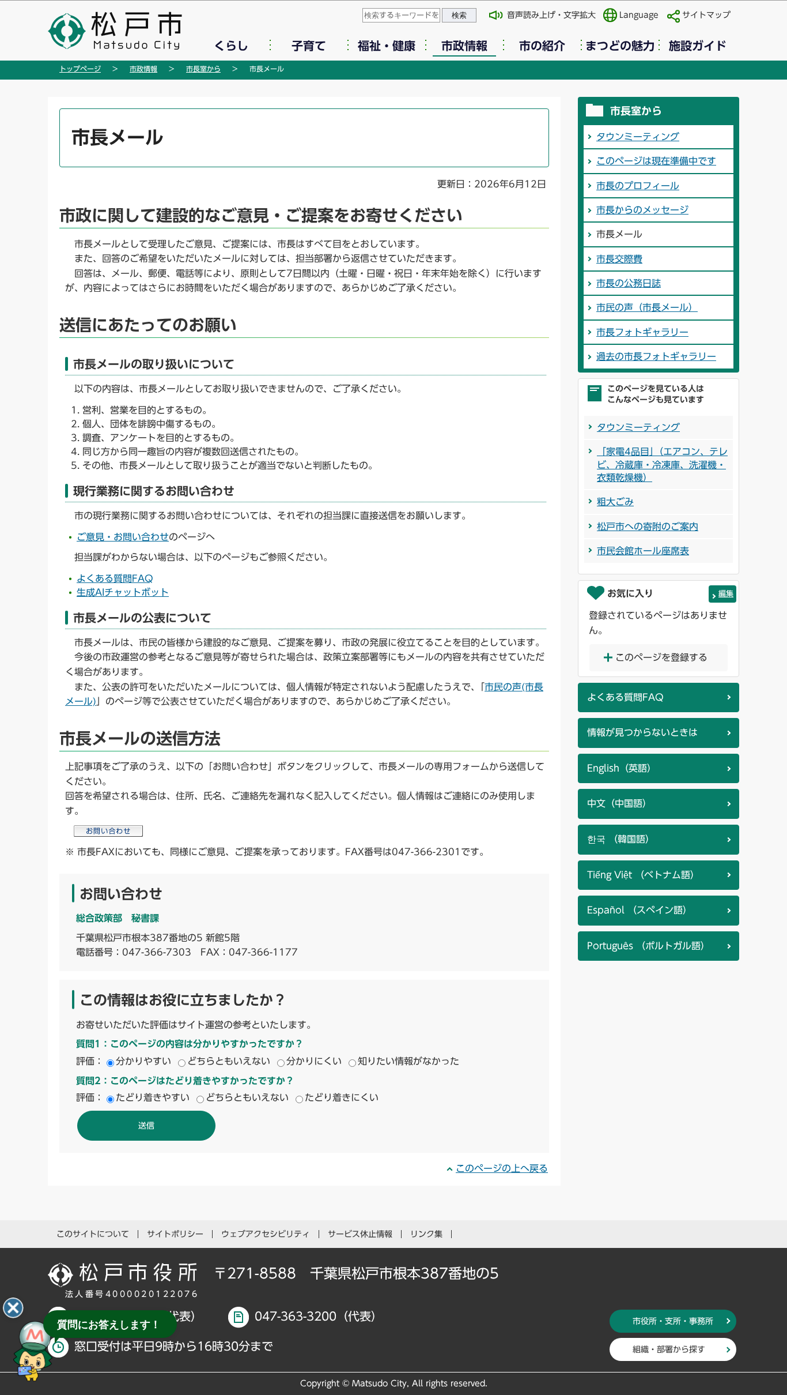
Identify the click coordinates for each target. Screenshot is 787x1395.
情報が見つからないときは (642, 732)
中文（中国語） (619, 803)
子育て (309, 45)
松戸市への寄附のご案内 (647, 526)
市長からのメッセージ (642, 210)
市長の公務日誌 (628, 283)
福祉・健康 (386, 45)
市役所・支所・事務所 (673, 1321)
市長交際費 (619, 259)
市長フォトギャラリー (642, 332)
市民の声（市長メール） (647, 307)
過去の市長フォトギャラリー (656, 356)
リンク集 (426, 1234)
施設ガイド (698, 45)
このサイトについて (92, 1234)
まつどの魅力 (619, 45)
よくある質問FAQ (115, 578)
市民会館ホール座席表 (643, 550)
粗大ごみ (615, 501)
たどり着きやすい (153, 1097)
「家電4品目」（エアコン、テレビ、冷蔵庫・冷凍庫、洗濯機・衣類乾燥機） (662, 464)
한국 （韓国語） (620, 839)
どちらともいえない (228, 1061)
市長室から (203, 68)
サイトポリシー (175, 1234)
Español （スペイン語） (639, 910)
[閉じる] (13, 1308)
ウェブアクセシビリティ (265, 1234)
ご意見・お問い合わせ (123, 537)
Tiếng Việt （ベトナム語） (643, 874)
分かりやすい (143, 1061)
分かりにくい (314, 1061)
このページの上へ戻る (502, 1168)
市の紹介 (542, 45)
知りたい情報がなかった (408, 1061)
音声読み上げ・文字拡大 (551, 15)
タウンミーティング (637, 136)
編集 (725, 593)
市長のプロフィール (637, 185)
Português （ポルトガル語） (648, 945)
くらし (231, 45)
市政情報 (464, 45)
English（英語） (621, 768)
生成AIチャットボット (123, 592)
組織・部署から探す (669, 1349)
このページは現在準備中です (656, 161)
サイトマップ (706, 15)
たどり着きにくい (342, 1097)
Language (639, 15)
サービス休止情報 (360, 1234)
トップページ (80, 68)
